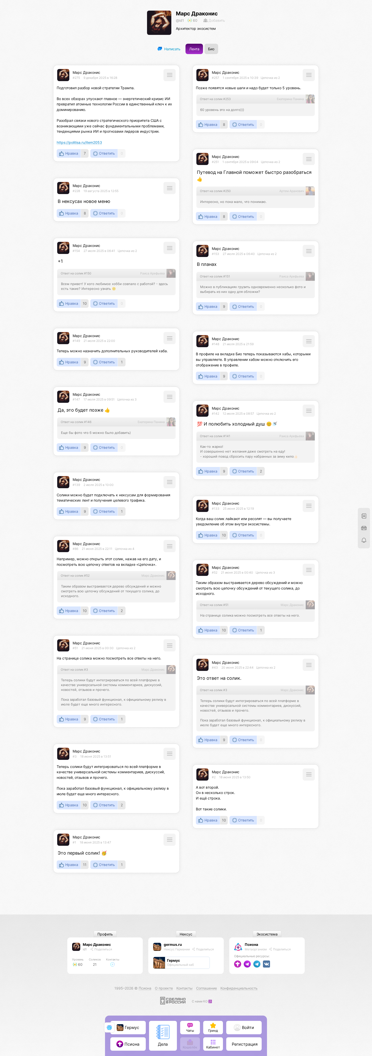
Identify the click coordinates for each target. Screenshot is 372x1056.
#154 (76, 251)
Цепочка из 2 (270, 78)
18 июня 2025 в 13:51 (95, 756)
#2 (214, 777)
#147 (76, 399)
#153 (215, 254)
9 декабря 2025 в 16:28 (100, 78)
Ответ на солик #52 (75, 575)
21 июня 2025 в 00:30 (97, 648)
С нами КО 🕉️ (202, 1001)
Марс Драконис (197, 13)
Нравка (71, 153)
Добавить (216, 20)
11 (85, 865)
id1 (85, 949)
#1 (74, 842)
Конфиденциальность (239, 988)
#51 (75, 648)
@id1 (180, 20)
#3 (75, 756)
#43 (215, 667)
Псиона (251, 944)
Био (211, 49)
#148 (215, 344)
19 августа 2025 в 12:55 (101, 191)
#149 (76, 341)
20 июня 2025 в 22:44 (237, 667)
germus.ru (173, 944)
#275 (76, 78)
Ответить (107, 153)
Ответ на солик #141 (215, 436)
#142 (215, 413)
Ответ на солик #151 (215, 276)
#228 (76, 191)
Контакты (184, 988)
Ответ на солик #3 (74, 669)
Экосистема (267, 934)
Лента (194, 49)
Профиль (105, 934)
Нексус (186, 934)
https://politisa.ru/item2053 (79, 142)
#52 (214, 572)
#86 (75, 549)
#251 (215, 162)
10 (85, 303)
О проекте (164, 988)
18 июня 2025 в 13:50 (235, 777)
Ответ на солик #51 (214, 605)
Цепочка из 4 (124, 549)
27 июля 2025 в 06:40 (239, 254)
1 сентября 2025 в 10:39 (240, 78)
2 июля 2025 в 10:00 (99, 485)
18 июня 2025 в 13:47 (95, 842)
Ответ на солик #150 (76, 273)
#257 (215, 78)
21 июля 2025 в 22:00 (99, 341)
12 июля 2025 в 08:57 (238, 413)
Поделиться (103, 949)
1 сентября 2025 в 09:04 (240, 162)
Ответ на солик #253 (215, 99)
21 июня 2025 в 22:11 (97, 549)
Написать (171, 49)
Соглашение (206, 988)
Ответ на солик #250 (215, 191)
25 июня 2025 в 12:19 (238, 508)
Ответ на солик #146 (76, 422)
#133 (215, 508)
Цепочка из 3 (127, 399)
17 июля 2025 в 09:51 (99, 399)
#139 (76, 485)
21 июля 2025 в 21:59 (238, 344)
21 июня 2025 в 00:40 (237, 572)
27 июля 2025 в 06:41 (99, 251)
